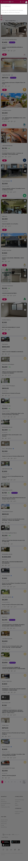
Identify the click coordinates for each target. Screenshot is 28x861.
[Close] (26, 2)
